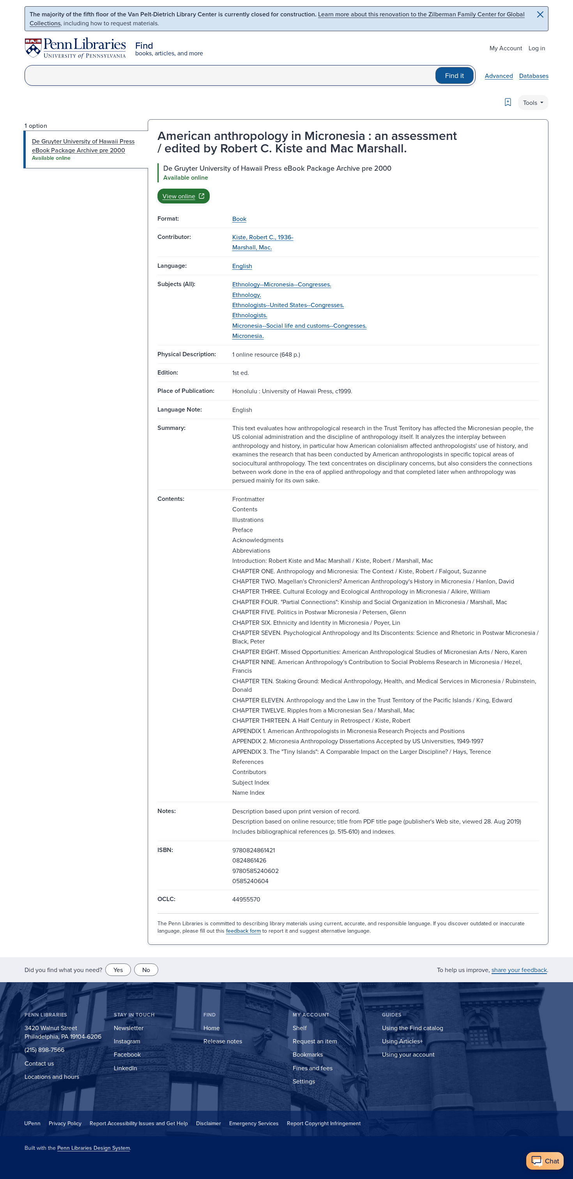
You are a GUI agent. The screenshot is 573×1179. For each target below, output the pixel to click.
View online (179, 196)
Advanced (499, 75)
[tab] (86, 149)
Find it (454, 75)
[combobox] (230, 75)
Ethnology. (246, 294)
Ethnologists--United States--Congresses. (288, 304)
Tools (531, 102)
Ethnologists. (249, 315)
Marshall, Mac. (252, 247)
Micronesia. (248, 335)
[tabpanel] (348, 183)
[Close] (540, 14)
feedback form (243, 931)
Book (239, 218)
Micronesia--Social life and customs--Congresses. (299, 325)
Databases (533, 75)
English (242, 266)
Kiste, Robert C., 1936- (263, 237)
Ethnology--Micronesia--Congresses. (281, 284)
